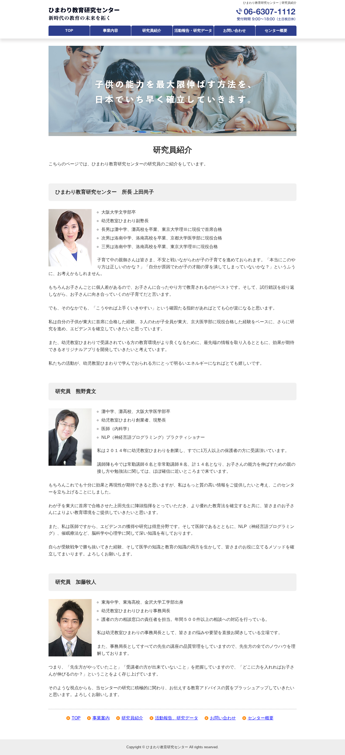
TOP (69, 30)
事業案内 (101, 718)
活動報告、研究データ (176, 718)
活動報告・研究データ (193, 30)
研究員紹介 (151, 30)
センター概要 (276, 30)
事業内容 (110, 30)
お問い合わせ (234, 30)
